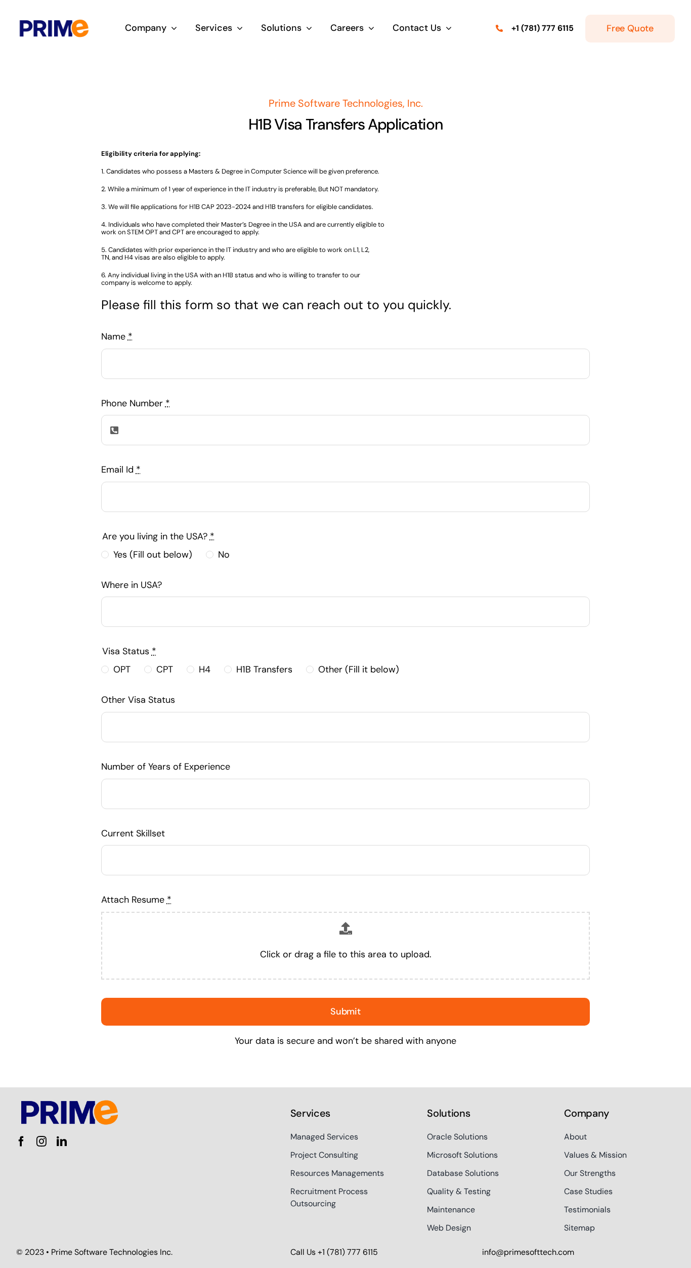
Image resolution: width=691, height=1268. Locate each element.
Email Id (121, 469)
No (224, 554)
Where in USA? (131, 585)
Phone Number (135, 403)
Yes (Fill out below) (152, 554)
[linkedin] (62, 1141)
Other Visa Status (138, 700)
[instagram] (41, 1141)
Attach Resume (136, 900)
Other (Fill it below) (358, 669)
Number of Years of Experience (165, 766)
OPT (122, 669)
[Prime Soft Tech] (54, 20)
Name (117, 336)
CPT (164, 669)
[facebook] (21, 1141)
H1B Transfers (264, 669)
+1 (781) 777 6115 (542, 28)
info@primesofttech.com (528, 1252)
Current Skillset (133, 833)
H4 (204, 669)
